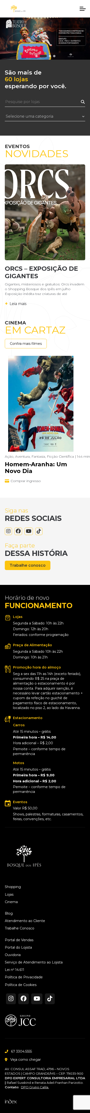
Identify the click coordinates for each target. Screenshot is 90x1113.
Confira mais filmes (26, 343)
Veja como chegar (25, 1059)
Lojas (9, 895)
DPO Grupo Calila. (35, 1087)
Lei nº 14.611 (14, 970)
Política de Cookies (20, 985)
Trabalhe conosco (28, 565)
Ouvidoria (13, 955)
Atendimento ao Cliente (25, 921)
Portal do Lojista (18, 948)
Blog (9, 913)
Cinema (11, 902)
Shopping (13, 887)
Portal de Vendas (19, 940)
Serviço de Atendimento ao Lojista (34, 962)
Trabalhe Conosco (19, 928)
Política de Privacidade (24, 977)
